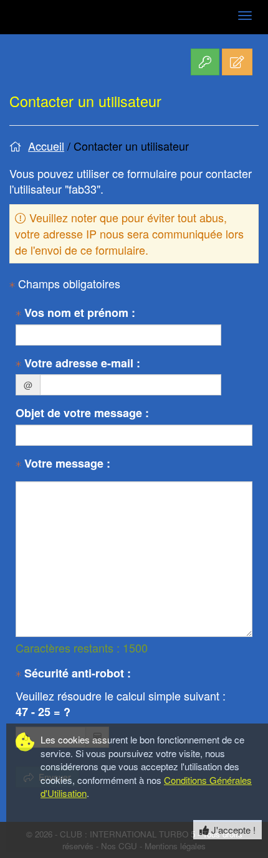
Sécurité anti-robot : (76, 673)
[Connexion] (205, 62)
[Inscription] (237, 62)
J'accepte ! (232, 829)
